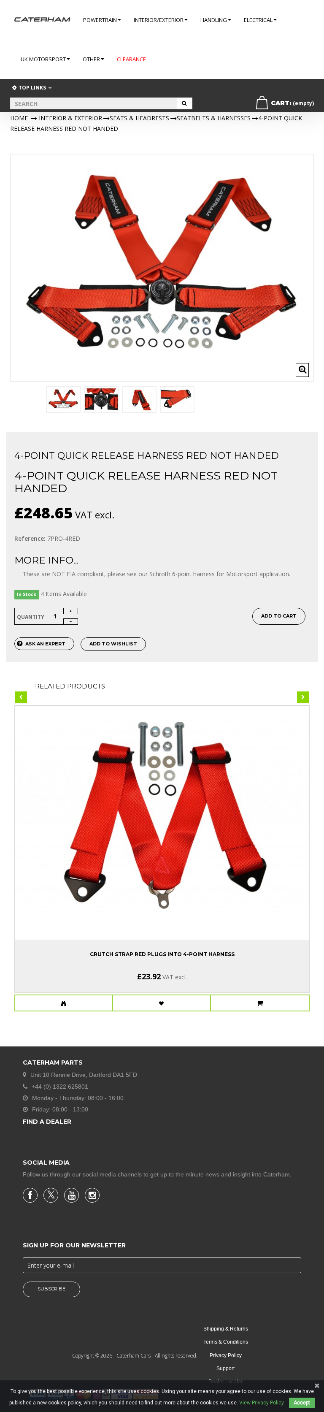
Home (19, 118)
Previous (19, 403)
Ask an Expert (45, 644)
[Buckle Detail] (101, 399)
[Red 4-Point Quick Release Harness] (63, 399)
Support (225, 1368)
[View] (64, 1003)
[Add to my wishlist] (162, 1003)
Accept (302, 1403)
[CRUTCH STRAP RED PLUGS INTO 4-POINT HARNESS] (162, 815)
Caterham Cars (134, 1355)
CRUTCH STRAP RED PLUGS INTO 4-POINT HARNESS (162, 954)
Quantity (30, 617)
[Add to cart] (260, 1003)
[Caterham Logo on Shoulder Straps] (139, 399)
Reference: (30, 538)
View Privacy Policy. (262, 1403)
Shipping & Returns (225, 1329)
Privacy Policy (226, 1355)
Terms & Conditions (225, 1342)
